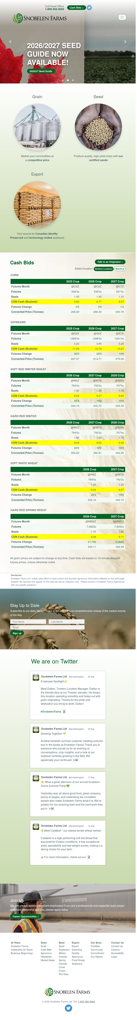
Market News (48, 960)
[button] (10, 41)
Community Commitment (97, 951)
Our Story (96, 942)
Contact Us (117, 942)
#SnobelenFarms (51, 711)
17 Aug (91, 777)
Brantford (120, 268)
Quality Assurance (77, 954)
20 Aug (91, 728)
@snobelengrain (76, 676)
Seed (61, 942)
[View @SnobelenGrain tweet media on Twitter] (64, 711)
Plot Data (63, 974)
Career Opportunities (25, 916)
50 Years (15, 942)
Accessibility (117, 953)
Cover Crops (62, 968)
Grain (44, 942)
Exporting (77, 949)
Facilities (95, 946)
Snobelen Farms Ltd (54, 676)
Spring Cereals (63, 961)
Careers (115, 949)
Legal (114, 956)
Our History (97, 956)
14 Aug (91, 825)
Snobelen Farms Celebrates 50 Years (21, 947)
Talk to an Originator (109, 261)
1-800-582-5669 (54, 9)
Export (75, 942)
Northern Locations (103, 268)
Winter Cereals (63, 954)
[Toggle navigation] (122, 17)
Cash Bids (75, 7)
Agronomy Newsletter (46, 954)
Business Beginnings (22, 953)
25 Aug (91, 676)
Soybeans (64, 949)
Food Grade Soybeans (78, 961)
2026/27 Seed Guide (41, 71)
